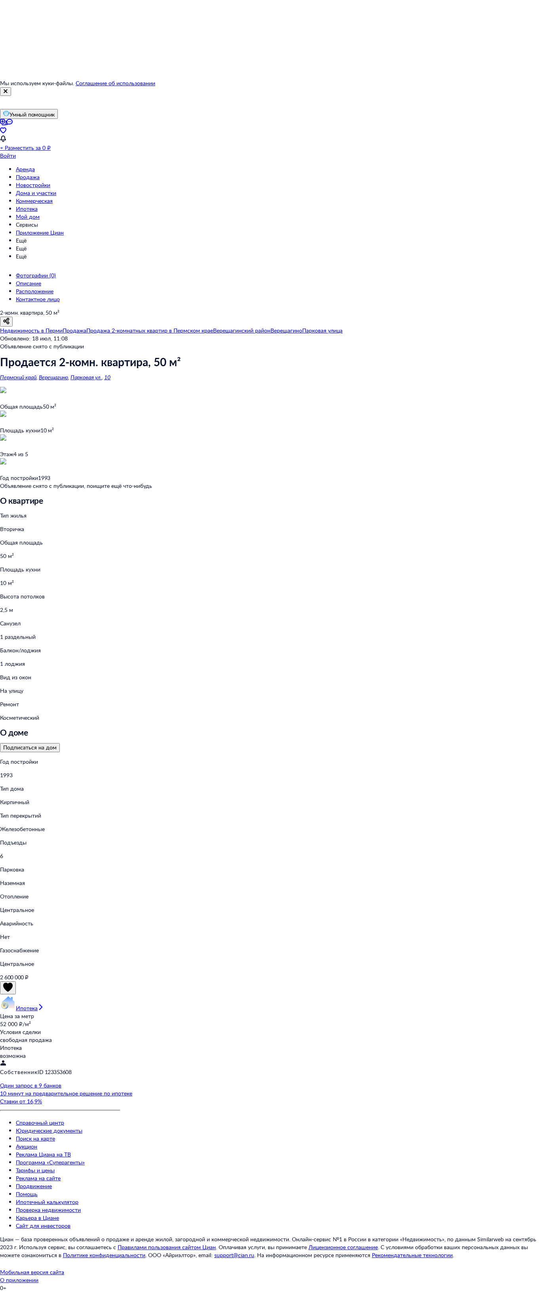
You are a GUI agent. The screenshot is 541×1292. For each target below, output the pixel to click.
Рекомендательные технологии (412, 1255)
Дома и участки (36, 193)
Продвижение (34, 1186)
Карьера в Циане (37, 1217)
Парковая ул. (86, 377)
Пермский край (18, 377)
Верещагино (53, 377)
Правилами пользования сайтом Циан (167, 1247)
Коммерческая (34, 201)
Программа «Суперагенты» (50, 1162)
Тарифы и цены (35, 1170)
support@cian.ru (234, 1255)
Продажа (28, 177)
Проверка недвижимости (48, 1210)
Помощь (27, 1194)
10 (107, 377)
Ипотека (27, 208)
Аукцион (26, 1146)
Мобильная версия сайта (32, 1272)
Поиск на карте (35, 1138)
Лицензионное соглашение (343, 1247)
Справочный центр (40, 1122)
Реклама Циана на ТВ (43, 1154)
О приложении (19, 1280)
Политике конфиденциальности (104, 1255)
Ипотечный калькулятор (47, 1202)
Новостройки (33, 185)
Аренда (25, 169)
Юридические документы (49, 1130)
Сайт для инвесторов (43, 1225)
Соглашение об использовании (115, 83)
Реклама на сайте (38, 1178)
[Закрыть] (5, 91)
